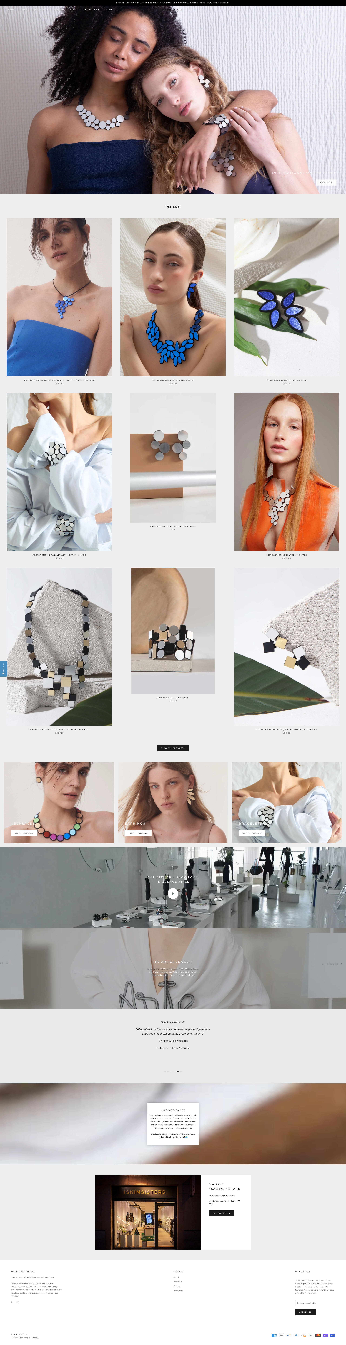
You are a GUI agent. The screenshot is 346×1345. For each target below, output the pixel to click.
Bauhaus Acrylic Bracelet (173, 698)
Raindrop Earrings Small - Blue (286, 380)
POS (13, 1337)
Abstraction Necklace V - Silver (286, 555)
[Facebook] (12, 1301)
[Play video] (173, 893)
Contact (111, 10)
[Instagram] (18, 1301)
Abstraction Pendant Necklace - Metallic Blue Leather (59, 380)
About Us (178, 1281)
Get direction (221, 1213)
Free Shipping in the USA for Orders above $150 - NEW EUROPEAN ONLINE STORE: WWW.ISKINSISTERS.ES (173, 3)
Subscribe (305, 1312)
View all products (173, 748)
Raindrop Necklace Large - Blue (172, 380)
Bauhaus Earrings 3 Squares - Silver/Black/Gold (286, 730)
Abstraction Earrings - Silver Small (173, 527)
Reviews (59, 10)
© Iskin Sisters (19, 1334)
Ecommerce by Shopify (28, 1337)
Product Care (91, 10)
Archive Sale (40, 10)
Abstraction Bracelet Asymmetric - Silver (59, 555)
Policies (177, 1286)
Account (309, 10)
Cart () (334, 10)
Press (73, 10)
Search (321, 10)
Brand (11, 10)
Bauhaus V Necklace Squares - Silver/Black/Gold (59, 730)
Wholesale (178, 1290)
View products (24, 833)
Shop (23, 10)
